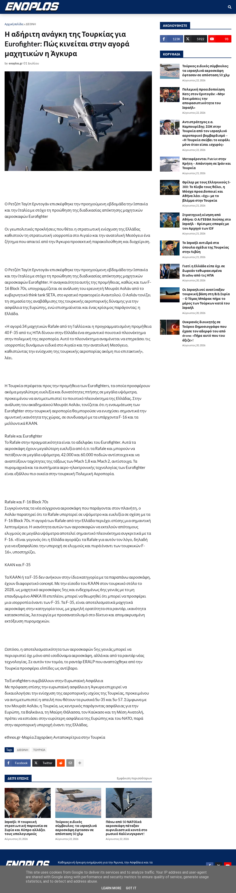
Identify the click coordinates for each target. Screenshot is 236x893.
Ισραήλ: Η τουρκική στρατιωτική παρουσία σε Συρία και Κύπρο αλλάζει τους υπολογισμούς (26, 828)
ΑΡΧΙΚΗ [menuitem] (14, 19)
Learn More (111, 888)
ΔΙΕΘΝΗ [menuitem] (100, 19)
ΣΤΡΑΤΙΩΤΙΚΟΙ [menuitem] (57, 19)
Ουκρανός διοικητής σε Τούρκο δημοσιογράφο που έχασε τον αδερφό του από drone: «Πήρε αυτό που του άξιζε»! (204, 331)
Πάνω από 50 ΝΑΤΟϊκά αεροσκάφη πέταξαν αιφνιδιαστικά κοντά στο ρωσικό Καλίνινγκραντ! (126, 828)
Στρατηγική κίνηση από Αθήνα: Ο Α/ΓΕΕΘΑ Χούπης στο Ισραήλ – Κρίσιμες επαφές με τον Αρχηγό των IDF (206, 221)
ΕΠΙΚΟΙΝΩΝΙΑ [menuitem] (172, 19)
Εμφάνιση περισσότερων (134, 778)
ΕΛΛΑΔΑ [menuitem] (120, 19)
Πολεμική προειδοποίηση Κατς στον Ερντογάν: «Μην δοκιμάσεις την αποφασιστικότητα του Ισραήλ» (203, 98)
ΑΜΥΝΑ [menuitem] (33, 19)
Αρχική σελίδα (14, 24)
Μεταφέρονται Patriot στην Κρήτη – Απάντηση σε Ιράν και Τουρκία (206, 163)
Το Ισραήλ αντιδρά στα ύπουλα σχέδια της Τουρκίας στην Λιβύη (205, 247)
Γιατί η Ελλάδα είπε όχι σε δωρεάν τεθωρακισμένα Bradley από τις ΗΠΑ (203, 270)
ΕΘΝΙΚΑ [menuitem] (81, 19)
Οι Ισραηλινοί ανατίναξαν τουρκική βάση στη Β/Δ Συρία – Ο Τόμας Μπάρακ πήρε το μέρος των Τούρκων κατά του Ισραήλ (206, 299)
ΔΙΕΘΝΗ (31, 24)
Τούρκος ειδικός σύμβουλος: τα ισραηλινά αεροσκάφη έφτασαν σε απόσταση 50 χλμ (76, 828)
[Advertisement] (94, 186)
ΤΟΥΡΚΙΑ (39, 750)
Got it (131, 888)
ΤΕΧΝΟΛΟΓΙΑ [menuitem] (144, 19)
